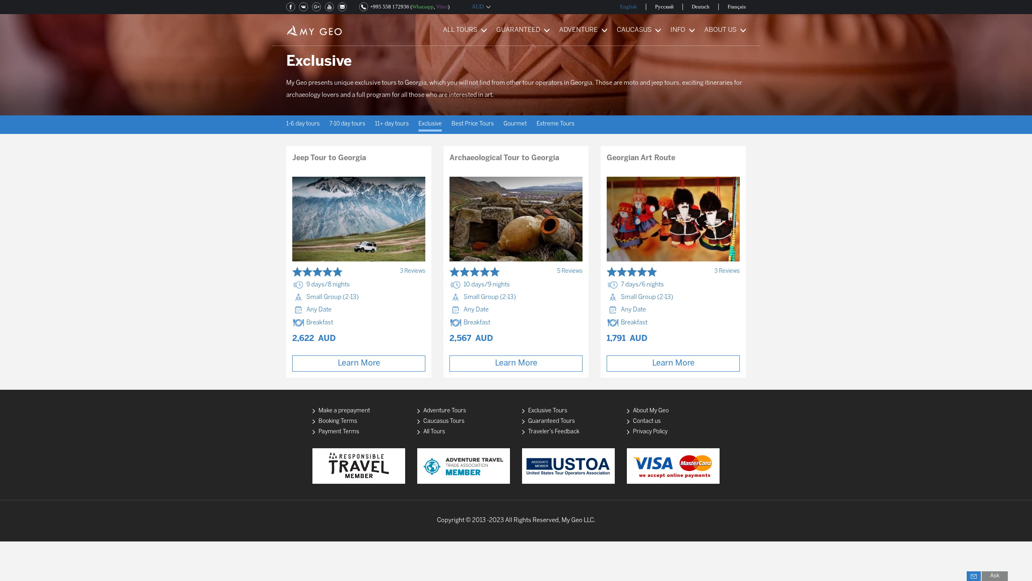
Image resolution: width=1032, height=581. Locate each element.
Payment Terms (338, 432)
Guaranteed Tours (551, 421)
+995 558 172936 (389, 7)
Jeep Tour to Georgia (329, 158)
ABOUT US (720, 30)
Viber (442, 7)
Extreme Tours (555, 124)
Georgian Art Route (641, 158)
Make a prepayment (344, 411)
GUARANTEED (518, 30)
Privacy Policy (650, 432)
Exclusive (430, 124)
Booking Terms (337, 421)
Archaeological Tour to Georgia (504, 158)
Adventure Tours (444, 411)
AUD (478, 7)
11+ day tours (392, 124)
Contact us (647, 421)
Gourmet (515, 124)
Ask (994, 576)
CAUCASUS (634, 30)
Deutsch (701, 7)
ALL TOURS (460, 30)
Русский (664, 7)
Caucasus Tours (443, 421)
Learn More (359, 363)
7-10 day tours (347, 124)
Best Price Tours (473, 124)
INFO (677, 30)
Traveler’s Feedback (553, 432)
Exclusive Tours (547, 411)
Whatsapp (423, 7)
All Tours (434, 432)
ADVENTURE (578, 30)
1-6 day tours (303, 124)
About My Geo (651, 411)
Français (737, 7)
